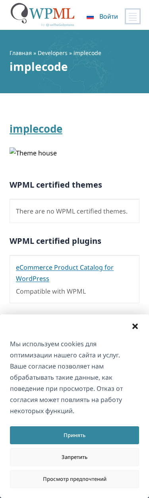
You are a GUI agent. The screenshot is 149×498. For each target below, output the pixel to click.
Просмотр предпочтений (74, 478)
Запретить (74, 457)
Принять (74, 435)
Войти (108, 16)
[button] (135, 326)
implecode (36, 129)
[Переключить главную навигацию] (133, 16)
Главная (21, 53)
